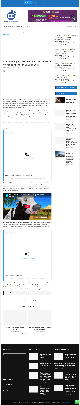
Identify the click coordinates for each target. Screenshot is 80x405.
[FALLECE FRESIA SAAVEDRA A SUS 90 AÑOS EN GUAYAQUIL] (40, 317)
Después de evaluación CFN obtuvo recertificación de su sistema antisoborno (71, 128)
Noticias (50, 5)
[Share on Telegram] (35, 301)
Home (4, 32)
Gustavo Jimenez (64, 402)
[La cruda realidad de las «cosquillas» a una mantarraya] (33, 366)
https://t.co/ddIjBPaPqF (61, 41)
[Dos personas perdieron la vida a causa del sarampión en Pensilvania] (60, 100)
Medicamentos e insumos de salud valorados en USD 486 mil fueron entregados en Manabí (71, 114)
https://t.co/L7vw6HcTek (61, 55)
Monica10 (10, 67)
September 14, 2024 (60, 82)
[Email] (70, 27)
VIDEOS (29, 5)
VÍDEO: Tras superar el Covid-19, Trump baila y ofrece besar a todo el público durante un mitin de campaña (45, 376)
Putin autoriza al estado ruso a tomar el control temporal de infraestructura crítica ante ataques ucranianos (71, 157)
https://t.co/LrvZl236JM (61, 67)
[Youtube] (68, 27)
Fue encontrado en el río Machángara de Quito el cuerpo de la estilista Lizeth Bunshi (71, 141)
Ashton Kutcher (21, 178)
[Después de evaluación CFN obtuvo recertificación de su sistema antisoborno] (60, 126)
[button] (34, 2)
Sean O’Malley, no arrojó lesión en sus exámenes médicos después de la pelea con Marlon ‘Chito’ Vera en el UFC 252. (70, 389)
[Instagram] (66, 27)
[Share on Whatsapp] (33, 301)
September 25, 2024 (60, 44)
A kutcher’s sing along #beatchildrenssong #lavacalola (18, 175)
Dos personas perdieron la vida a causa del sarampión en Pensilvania (71, 101)
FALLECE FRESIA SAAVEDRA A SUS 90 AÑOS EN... (39, 328)
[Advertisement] (27, 47)
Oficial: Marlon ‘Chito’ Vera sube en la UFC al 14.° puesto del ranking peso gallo (70, 376)
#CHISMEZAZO (68, 75)
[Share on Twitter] (30, 301)
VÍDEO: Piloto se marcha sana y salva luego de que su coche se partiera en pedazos (45, 390)
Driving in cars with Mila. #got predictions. (15, 275)
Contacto (35, 5)
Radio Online (43, 5)
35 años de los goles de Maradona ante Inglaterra (45, 355)
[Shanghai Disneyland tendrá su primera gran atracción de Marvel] (15, 317)
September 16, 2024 (60, 70)
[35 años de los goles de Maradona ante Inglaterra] (33, 356)
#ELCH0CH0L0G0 (59, 49)
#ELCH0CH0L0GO (59, 75)
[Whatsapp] (71, 27)
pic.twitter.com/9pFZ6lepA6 (62, 79)
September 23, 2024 (60, 58)
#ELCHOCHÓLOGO (60, 35)
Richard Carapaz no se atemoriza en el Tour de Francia (70, 355)
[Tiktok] (73, 27)
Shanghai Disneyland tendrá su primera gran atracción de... (15, 328)
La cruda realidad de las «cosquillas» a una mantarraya (45, 365)
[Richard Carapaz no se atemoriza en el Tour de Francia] (58, 356)
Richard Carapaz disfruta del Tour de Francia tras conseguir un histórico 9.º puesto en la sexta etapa (64, 365)
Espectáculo (12, 32)
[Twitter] (64, 27)
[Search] (76, 27)
